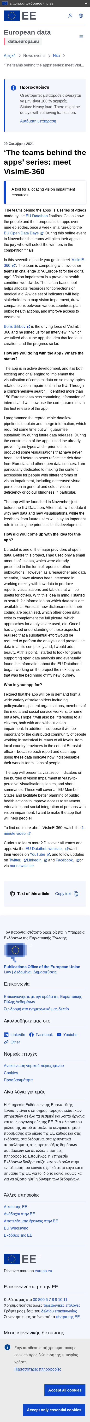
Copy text (63, 894)
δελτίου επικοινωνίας (59, 1311)
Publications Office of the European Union (42, 967)
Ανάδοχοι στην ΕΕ (19, 1214)
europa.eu (43, 1271)
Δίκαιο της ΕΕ (15, 1207)
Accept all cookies (65, 1390)
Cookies (11, 1073)
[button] (81, 15)
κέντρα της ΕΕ (68, 1317)
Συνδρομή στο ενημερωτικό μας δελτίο (36, 1009)
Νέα (56, 56)
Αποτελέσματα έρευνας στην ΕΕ (31, 1221)
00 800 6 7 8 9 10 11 (50, 1300)
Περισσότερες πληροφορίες (37, 1369)
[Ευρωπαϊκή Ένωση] (34, 15)
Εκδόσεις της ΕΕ (18, 1235)
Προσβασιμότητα (18, 1080)
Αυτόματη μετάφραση (38, 121)
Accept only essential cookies (54, 1410)
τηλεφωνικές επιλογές (61, 1305)
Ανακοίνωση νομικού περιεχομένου (34, 1066)
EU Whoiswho (16, 1228)
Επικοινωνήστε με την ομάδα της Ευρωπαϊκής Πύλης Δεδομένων (43, 999)
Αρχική (10, 56)
